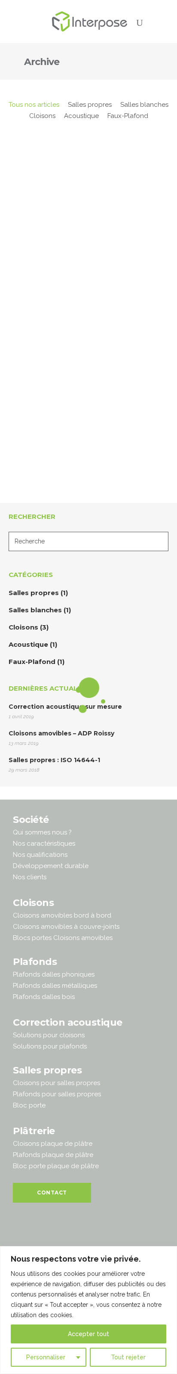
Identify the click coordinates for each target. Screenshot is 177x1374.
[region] (88, 1310)
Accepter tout (88, 1334)
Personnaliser (45, 1357)
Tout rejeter (128, 1357)
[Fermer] (168, 1253)
